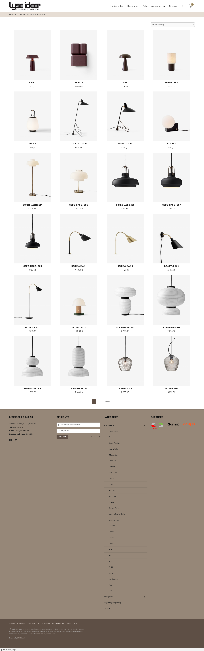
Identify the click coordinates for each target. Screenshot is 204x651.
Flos (110, 437)
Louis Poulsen (114, 431)
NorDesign (113, 579)
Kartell (111, 478)
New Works (113, 449)
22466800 (20, 427)
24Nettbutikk (21, 638)
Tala (110, 591)
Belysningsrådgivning (112, 603)
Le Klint (112, 467)
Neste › (107, 401)
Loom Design (114, 520)
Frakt (12, 623)
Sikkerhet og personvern (51, 623)
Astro (111, 549)
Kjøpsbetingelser (26, 623)
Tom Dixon (113, 473)
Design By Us (114, 508)
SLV (110, 561)
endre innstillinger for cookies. (45, 634)
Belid (111, 567)
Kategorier (108, 597)
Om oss (107, 609)
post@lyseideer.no (22, 431)
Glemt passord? (95, 437)
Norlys (111, 573)
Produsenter (109, 425)
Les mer (30, 634)
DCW (111, 484)
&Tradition (113, 455)
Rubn (111, 585)
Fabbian (112, 526)
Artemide (112, 496)
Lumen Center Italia (117, 514)
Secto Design (114, 443)
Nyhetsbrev (72, 623)
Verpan (111, 502)
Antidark (112, 490)
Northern (112, 461)
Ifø (110, 555)
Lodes (111, 543)
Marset (111, 532)
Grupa (111, 538)
